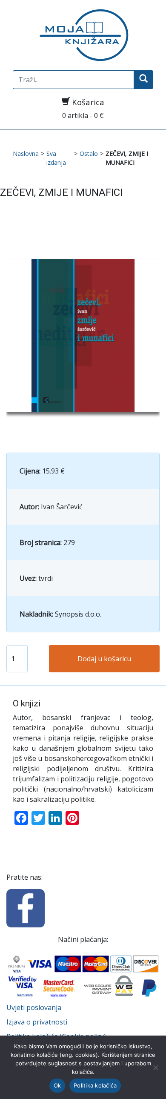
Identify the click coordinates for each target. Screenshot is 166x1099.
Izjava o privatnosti (36, 1022)
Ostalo (89, 153)
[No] (155, 1067)
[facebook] (25, 907)
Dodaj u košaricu (104, 658)
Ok (57, 1085)
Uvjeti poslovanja (33, 1007)
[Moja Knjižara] (83, 35)
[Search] (143, 79)
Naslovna (26, 153)
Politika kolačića (95, 1085)
